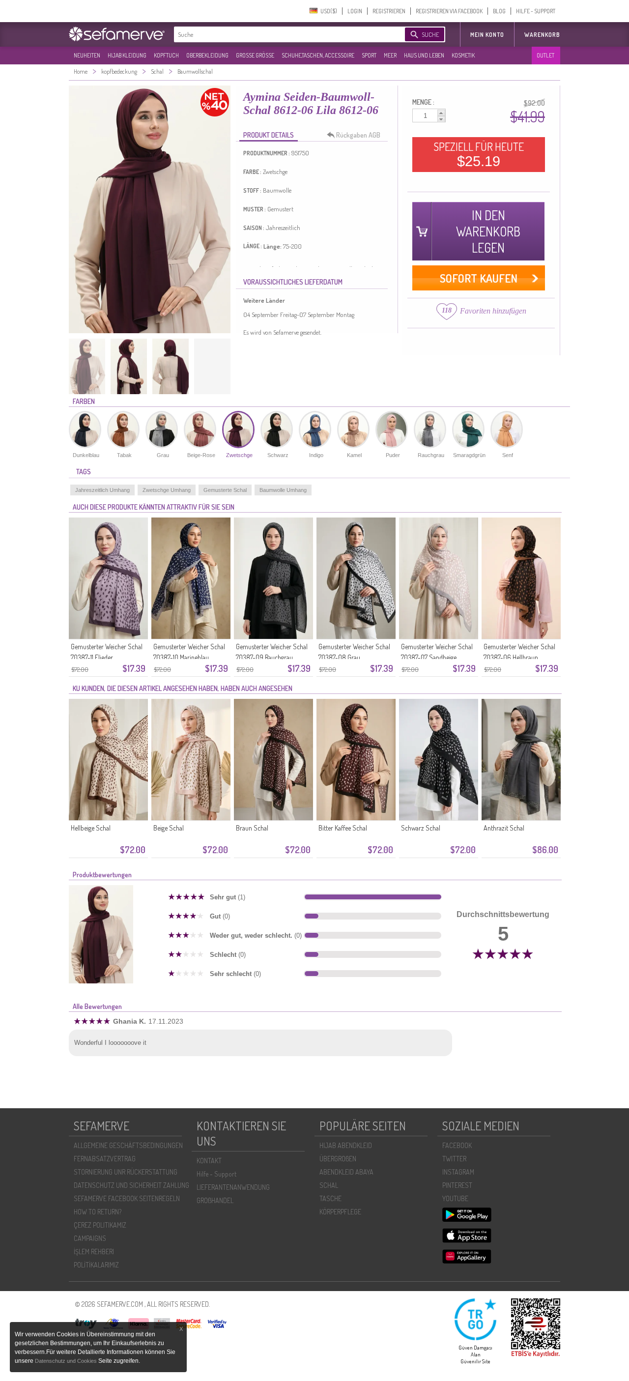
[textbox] (281, 34)
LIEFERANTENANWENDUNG (233, 1187)
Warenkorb (542, 34)
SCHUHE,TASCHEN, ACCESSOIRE (318, 55)
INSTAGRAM (458, 1172)
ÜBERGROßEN (337, 1158)
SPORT (369, 55)
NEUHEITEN (87, 55)
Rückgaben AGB (358, 135)
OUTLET (545, 55)
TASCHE (330, 1198)
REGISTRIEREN (388, 11)
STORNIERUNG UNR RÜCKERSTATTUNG (125, 1172)
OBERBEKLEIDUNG (207, 55)
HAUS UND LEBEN (424, 55)
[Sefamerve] (119, 34)
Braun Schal (252, 828)
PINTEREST (457, 1185)
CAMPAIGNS (90, 1238)
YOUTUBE (455, 1198)
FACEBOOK (457, 1145)
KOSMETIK (463, 55)
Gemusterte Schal (225, 490)
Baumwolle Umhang (283, 490)
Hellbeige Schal (91, 828)
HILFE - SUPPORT (535, 11)
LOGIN (354, 11)
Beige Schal (168, 828)
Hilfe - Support (216, 1174)
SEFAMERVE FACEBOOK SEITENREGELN (127, 1198)
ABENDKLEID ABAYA (346, 1172)
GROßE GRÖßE (255, 55)
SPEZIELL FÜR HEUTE (478, 154)
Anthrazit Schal (504, 828)
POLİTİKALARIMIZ (96, 1265)
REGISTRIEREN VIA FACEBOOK (449, 11)
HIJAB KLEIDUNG (127, 55)
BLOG (499, 11)
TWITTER (454, 1158)
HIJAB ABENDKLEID (345, 1145)
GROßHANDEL (215, 1200)
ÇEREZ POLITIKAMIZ (100, 1225)
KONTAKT (209, 1160)
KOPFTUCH (166, 55)
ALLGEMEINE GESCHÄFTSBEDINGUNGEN (128, 1145)
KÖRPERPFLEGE (340, 1212)
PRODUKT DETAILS (268, 135)
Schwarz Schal (420, 828)
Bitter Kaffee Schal (342, 828)
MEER (390, 55)
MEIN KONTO (487, 34)
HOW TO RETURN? (97, 1212)
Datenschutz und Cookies (66, 1361)
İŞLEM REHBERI (94, 1251)
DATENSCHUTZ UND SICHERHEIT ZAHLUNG (131, 1185)
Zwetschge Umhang (167, 490)
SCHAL (328, 1185)
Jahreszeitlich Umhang (102, 490)
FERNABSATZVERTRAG (105, 1158)
